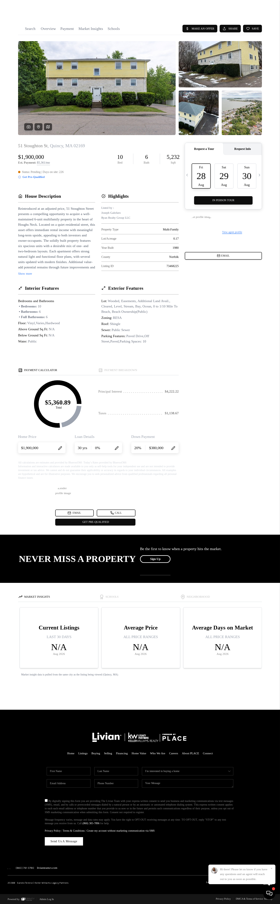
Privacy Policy (53, 830)
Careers (173, 753)
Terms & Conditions (74, 830)
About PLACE (190, 753)
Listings (83, 753)
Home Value (139, 753)
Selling (108, 753)
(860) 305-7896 (90, 823)
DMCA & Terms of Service (249, 898)
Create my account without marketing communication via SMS (121, 830)
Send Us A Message (63, 841)
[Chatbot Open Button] (269, 893)
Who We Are (157, 753)
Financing (122, 753)
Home (70, 753)
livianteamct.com (47, 867)
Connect (208, 753)
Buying (95, 753)
